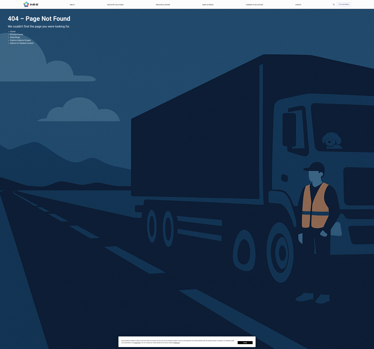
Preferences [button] (176, 342)
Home (12, 31)
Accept (245, 342)
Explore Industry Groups (20, 40)
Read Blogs (15, 37)
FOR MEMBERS (344, 4)
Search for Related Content (22, 43)
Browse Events (16, 34)
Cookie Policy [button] (137, 342)
